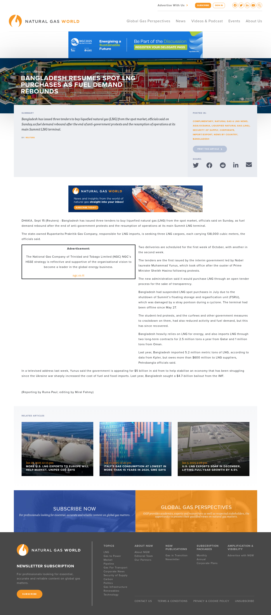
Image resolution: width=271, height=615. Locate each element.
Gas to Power (112, 556)
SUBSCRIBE (203, 5)
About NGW (142, 552)
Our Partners (143, 559)
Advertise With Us (173, 5)
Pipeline (109, 563)
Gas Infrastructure (115, 587)
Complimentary (203, 121)
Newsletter (173, 559)
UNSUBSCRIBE (244, 601)
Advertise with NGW (241, 555)
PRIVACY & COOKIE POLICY (211, 601)
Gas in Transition (177, 555)
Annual (201, 559)
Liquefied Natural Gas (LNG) (231, 125)
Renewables (111, 590)
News (181, 21)
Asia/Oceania (201, 125)
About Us (254, 21)
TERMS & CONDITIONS (172, 601)
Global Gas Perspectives (148, 21)
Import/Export (202, 134)
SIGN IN (219, 5)
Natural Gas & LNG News (231, 121)
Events (234, 21)
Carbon (108, 579)
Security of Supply (205, 130)
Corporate (227, 130)
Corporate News (114, 571)
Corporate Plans (207, 563)
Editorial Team (144, 556)
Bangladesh (201, 139)
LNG (106, 552)
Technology (111, 594)
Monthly (202, 555)
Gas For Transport (115, 567)
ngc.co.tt (78, 275)
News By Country (225, 134)
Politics (108, 583)
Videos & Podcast (207, 21)
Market (108, 559)
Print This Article (208, 149)
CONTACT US (143, 601)
